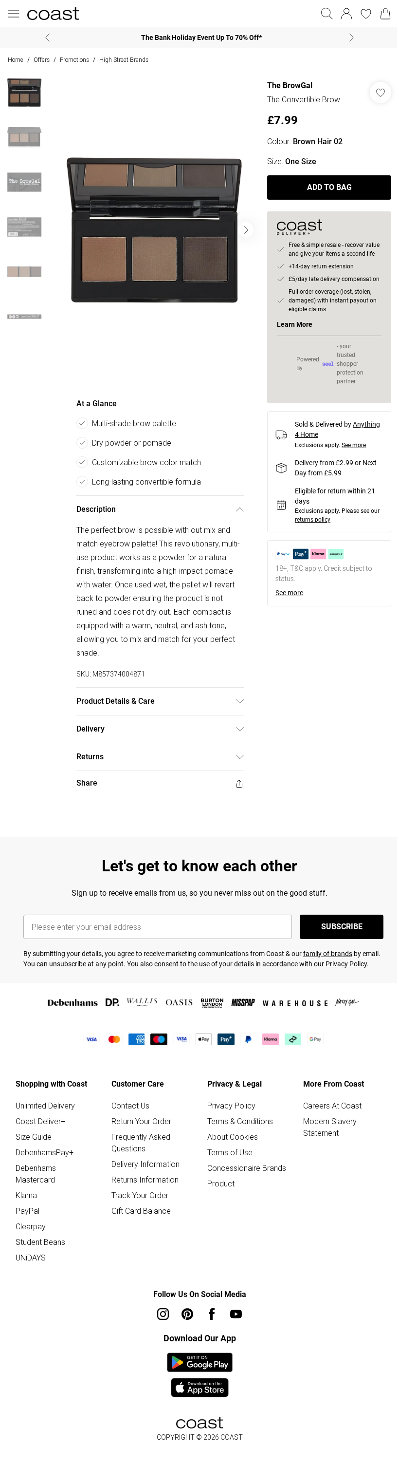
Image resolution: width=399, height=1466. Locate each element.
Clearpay (31, 1226)
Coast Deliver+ (40, 1121)
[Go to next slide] (246, 230)
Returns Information (145, 1179)
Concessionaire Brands (246, 1168)
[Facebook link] (212, 1314)
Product (221, 1183)
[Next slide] (351, 37)
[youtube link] (236, 1314)
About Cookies (232, 1137)
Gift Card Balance (141, 1211)
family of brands (327, 954)
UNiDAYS (31, 1257)
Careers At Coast (332, 1105)
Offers (42, 59)
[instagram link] (163, 1314)
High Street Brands (123, 59)
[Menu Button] (13, 13)
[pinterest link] (187, 1314)
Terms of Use (230, 1152)
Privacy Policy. (347, 964)
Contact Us (130, 1105)
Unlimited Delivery (45, 1105)
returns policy (312, 519)
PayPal (27, 1211)
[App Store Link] (200, 1375)
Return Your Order (141, 1121)
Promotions (74, 59)
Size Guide (34, 1137)
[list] (154, 230)
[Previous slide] (47, 37)
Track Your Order (139, 1195)
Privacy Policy (231, 1105)
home (15, 59)
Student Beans (40, 1242)
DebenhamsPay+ (44, 1152)
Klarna (26, 1195)
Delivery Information (145, 1164)
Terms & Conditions (240, 1121)
